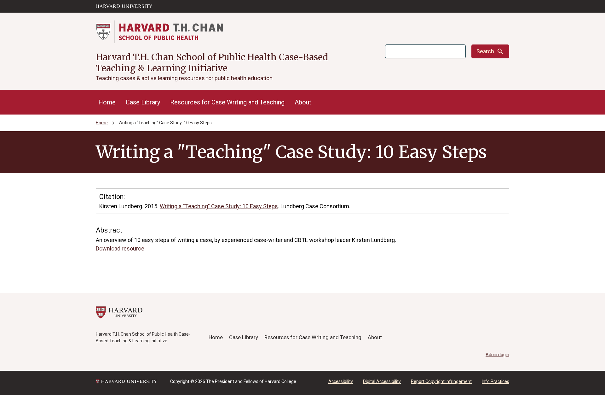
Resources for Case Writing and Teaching (227, 102)
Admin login (497, 354)
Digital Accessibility (382, 381)
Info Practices (495, 381)
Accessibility (340, 381)
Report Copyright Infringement (441, 381)
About (303, 102)
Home (107, 102)
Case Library (143, 102)
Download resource (120, 248)
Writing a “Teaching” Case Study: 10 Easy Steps (219, 206)
